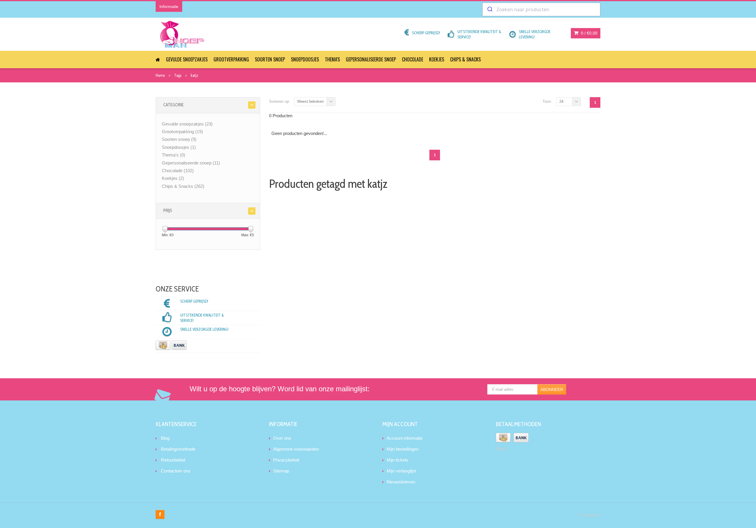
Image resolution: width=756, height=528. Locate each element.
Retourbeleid (173, 459)
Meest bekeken (310, 101)
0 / (588, 33)
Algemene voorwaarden (296, 449)
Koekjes (436, 59)
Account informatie (405, 438)
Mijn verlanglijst (401, 470)
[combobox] (541, 9)
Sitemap (281, 470)
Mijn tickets (397, 459)
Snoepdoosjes (305, 59)
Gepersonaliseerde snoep (371, 59)
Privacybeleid (286, 459)
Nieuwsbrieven (401, 481)
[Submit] (489, 9)
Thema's (332, 59)
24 (561, 101)
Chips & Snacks (465, 59)
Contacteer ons (175, 470)
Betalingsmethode (178, 449)
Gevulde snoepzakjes (187, 59)
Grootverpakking (231, 59)
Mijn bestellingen (402, 449)
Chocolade (412, 59)
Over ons (282, 438)
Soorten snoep (270, 59)
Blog (165, 438)
